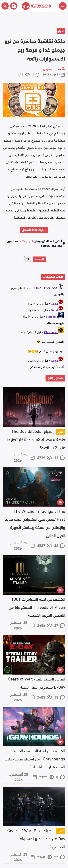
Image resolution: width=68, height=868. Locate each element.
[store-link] (13, 6)
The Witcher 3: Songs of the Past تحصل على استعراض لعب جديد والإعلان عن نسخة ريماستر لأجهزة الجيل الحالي (35, 523)
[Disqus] (34, 327)
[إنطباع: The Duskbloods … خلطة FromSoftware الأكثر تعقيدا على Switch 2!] (34, 407)
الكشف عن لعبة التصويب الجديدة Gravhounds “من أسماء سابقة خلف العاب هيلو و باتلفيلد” (35, 758)
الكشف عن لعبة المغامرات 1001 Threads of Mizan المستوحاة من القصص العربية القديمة (37, 606)
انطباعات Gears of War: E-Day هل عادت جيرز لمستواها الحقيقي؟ (36, 838)
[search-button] (5, 6)
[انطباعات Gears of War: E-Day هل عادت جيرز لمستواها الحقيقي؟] (34, 806)
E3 (27, 259)
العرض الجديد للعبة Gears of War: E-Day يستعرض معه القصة (36, 682)
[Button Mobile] (63, 6)
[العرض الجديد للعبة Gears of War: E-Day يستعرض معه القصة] (34, 655)
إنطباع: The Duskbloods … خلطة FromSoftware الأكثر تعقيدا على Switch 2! (36, 439)
